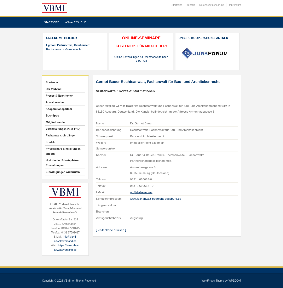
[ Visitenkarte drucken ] (111, 230)
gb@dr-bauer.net (141, 192)
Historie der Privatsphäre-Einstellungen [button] (62, 163)
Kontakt (190, 5)
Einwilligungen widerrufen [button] (63, 172)
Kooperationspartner (59, 109)
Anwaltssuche (75, 22)
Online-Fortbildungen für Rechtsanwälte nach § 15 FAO (141, 59)
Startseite (177, 5)
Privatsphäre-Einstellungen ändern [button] (63, 151)
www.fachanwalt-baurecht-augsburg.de (155, 198)
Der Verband (54, 89)
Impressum (235, 5)
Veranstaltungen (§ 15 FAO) (63, 128)
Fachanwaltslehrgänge (60, 135)
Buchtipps (52, 115)
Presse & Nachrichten (59, 95)
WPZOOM (235, 280)
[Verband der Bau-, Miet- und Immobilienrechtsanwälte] (54, 8)
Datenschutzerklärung (211, 5)
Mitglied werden (56, 122)
